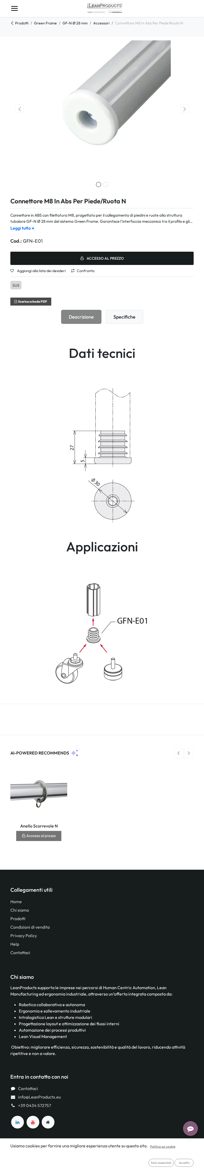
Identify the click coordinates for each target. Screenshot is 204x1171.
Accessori (101, 23)
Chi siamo (19, 910)
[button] (19, 109)
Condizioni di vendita (30, 927)
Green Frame (45, 23)
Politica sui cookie (162, 1146)
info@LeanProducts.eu (39, 1097)
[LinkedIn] (17, 1122)
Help (14, 944)
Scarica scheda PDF (32, 301)
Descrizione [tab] (81, 317)
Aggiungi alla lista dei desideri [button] (41, 271)
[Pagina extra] (48, 1122)
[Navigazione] (14, 8)
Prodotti (21, 23)
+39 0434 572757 (34, 1105)
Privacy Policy (23, 935)
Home (16, 901)
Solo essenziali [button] (161, 1163)
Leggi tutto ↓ (22, 228)
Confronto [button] (86, 271)
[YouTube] (33, 1122)
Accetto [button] (184, 1163)
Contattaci (20, 952)
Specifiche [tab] (124, 317)
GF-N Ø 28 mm (75, 23)
